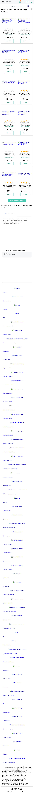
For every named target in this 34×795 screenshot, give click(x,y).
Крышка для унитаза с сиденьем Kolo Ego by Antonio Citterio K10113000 (9, 32)
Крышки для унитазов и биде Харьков (16, 768)
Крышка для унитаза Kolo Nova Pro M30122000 (9, 63)
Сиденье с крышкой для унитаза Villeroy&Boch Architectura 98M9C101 (25, 32)
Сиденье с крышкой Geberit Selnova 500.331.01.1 (25, 63)
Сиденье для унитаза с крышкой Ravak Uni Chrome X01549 (9, 186)
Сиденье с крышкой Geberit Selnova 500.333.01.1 (25, 155)
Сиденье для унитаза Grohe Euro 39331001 (9, 155)
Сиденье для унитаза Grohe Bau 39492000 (9, 94)
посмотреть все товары (17, 200)
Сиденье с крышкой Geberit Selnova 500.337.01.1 (25, 94)
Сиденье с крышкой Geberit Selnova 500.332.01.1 (9, 124)
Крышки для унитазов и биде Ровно (17, 784)
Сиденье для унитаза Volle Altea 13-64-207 (25, 186)
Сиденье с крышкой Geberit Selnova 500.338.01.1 (25, 124)
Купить (9, 41)
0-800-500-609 (9, 255)
